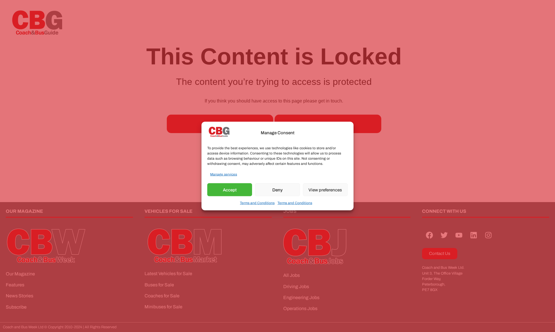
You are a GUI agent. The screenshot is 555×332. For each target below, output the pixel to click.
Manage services (223, 174)
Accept (230, 189)
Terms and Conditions (257, 203)
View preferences (325, 189)
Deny (277, 189)
